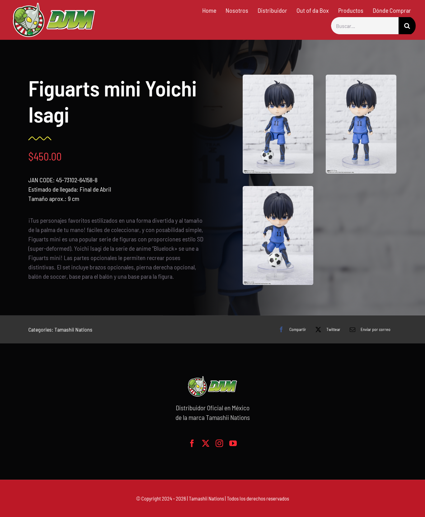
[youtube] (233, 443)
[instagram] (219, 443)
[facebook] (192, 443)
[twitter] (205, 443)
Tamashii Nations (73, 329)
